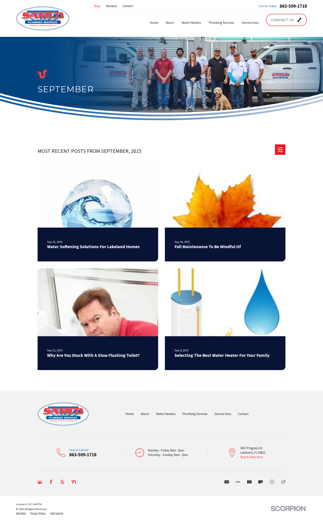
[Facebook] (51, 482)
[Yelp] (62, 482)
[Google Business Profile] (40, 482)
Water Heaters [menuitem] (191, 23)
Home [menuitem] (154, 23)
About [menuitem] (170, 23)
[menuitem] (21, 513)
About (145, 414)
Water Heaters (166, 414)
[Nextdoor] (73, 482)
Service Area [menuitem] (250, 23)
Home (130, 414)
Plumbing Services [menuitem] (221, 23)
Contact (128, 6)
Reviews (111, 6)
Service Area (222, 414)
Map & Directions (251, 457)
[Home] (42, 18)
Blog (97, 6)
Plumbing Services (194, 414)
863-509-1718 (293, 6)
